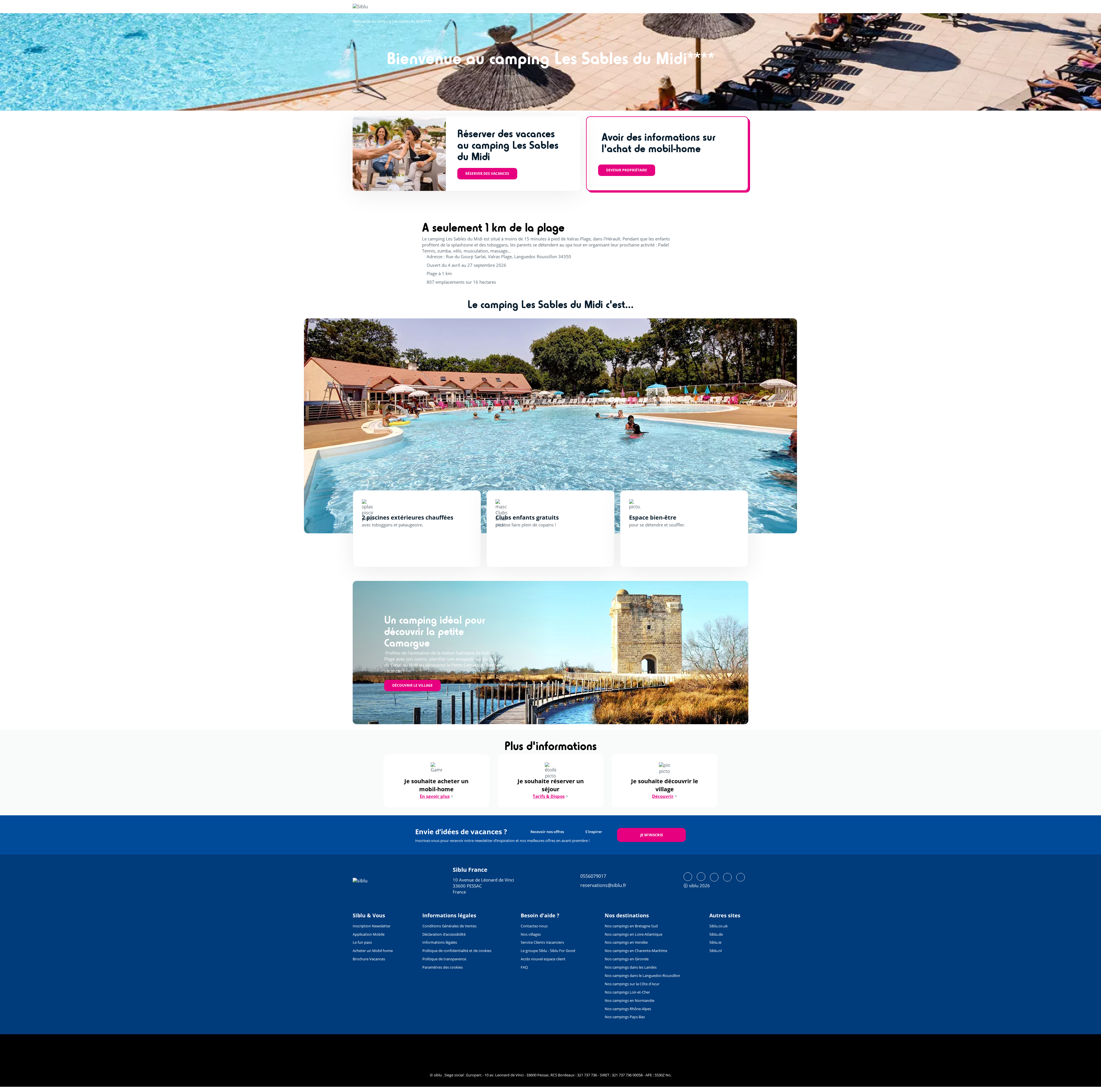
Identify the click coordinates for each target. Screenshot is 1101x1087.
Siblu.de (716, 934)
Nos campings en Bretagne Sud (631, 926)
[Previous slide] (324, 425)
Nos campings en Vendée (626, 942)
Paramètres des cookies (442, 967)
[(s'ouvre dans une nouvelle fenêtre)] (688, 876)
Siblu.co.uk (718, 926)
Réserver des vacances (487, 173)
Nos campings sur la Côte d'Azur (632, 983)
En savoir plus (435, 796)
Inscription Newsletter (372, 926)
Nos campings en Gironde (627, 958)
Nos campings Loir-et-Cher (627, 992)
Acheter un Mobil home (373, 950)
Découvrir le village (412, 685)
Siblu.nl (715, 950)
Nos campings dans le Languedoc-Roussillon (642, 975)
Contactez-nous (534, 926)
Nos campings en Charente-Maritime (636, 950)
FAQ (524, 967)
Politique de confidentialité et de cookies (456, 950)
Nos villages (531, 934)
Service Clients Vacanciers (542, 942)
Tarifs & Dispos (549, 796)
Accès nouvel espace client (543, 958)
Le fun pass (362, 942)
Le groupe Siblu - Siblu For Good (548, 950)
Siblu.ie (715, 942)
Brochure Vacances (369, 958)
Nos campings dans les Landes (631, 967)
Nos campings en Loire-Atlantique (633, 934)
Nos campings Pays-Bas (625, 1016)
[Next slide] (776, 425)
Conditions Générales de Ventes (449, 926)
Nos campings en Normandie (629, 1000)
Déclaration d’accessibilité (444, 934)
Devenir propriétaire (626, 170)
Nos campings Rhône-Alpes (628, 1008)
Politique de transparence (444, 958)
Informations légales (439, 942)
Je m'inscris (651, 834)
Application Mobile (368, 934)
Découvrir (663, 796)
